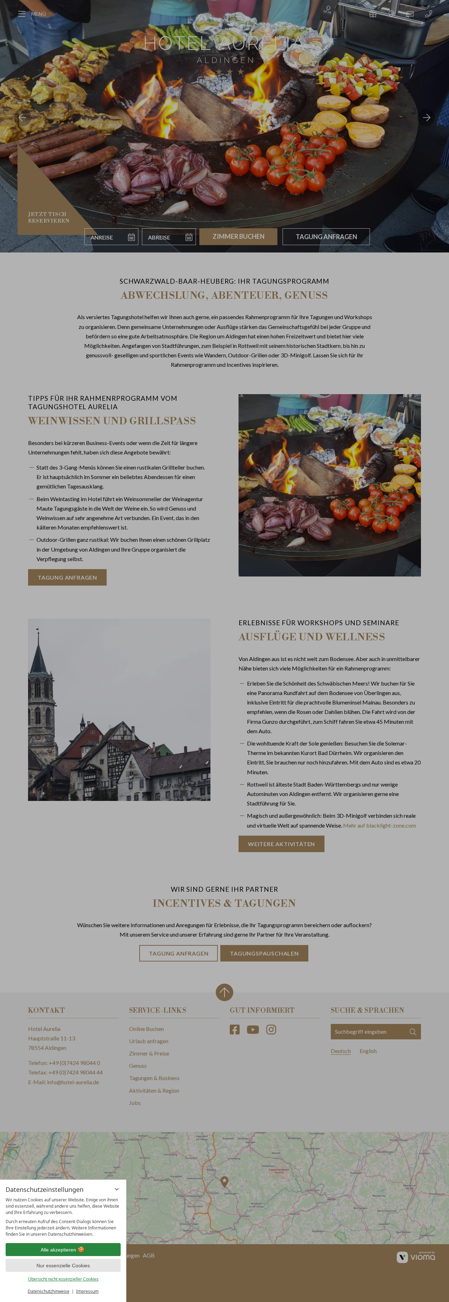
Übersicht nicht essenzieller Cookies (63, 1279)
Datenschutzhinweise (48, 1291)
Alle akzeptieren (58, 1250)
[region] (63, 1217)
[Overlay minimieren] (116, 1189)
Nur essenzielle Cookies (63, 1265)
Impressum (87, 1291)
